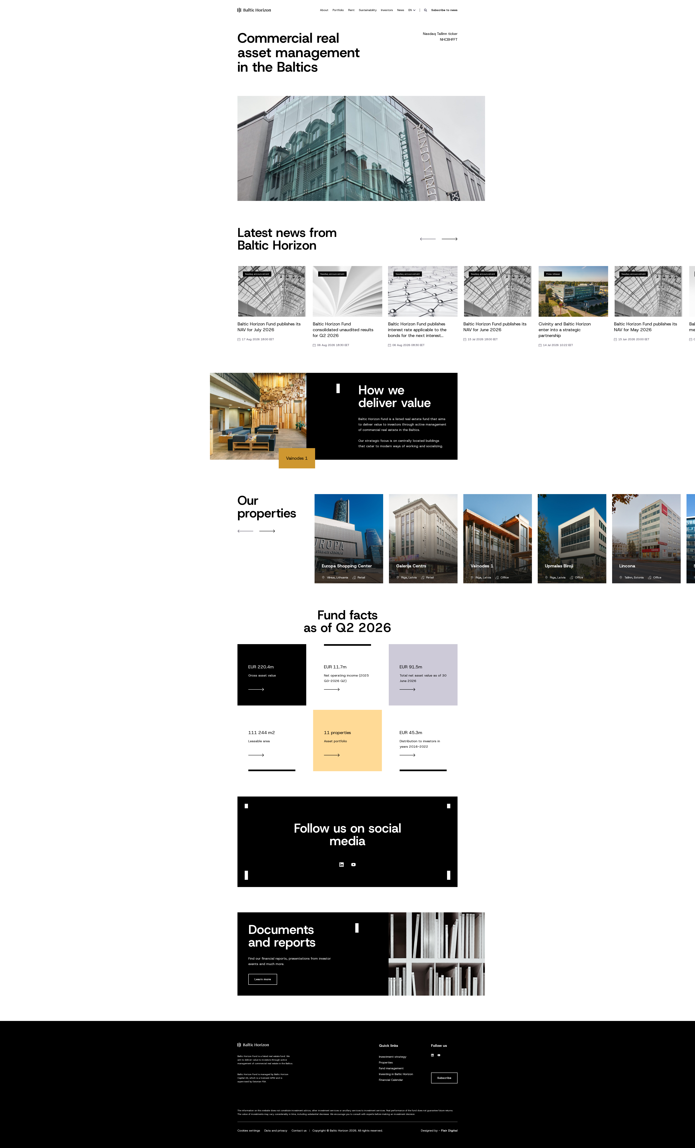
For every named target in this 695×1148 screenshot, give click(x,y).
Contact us (299, 1130)
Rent (351, 10)
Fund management (391, 1068)
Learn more (262, 979)
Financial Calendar (391, 1080)
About (324, 10)
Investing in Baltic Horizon (396, 1074)
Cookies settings (248, 1130)
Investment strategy (392, 1057)
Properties (386, 1062)
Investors (387, 10)
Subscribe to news (444, 10)
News (400, 10)
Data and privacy (275, 1130)
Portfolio (338, 10)
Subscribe (444, 1078)
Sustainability (368, 10)
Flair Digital (449, 1130)
